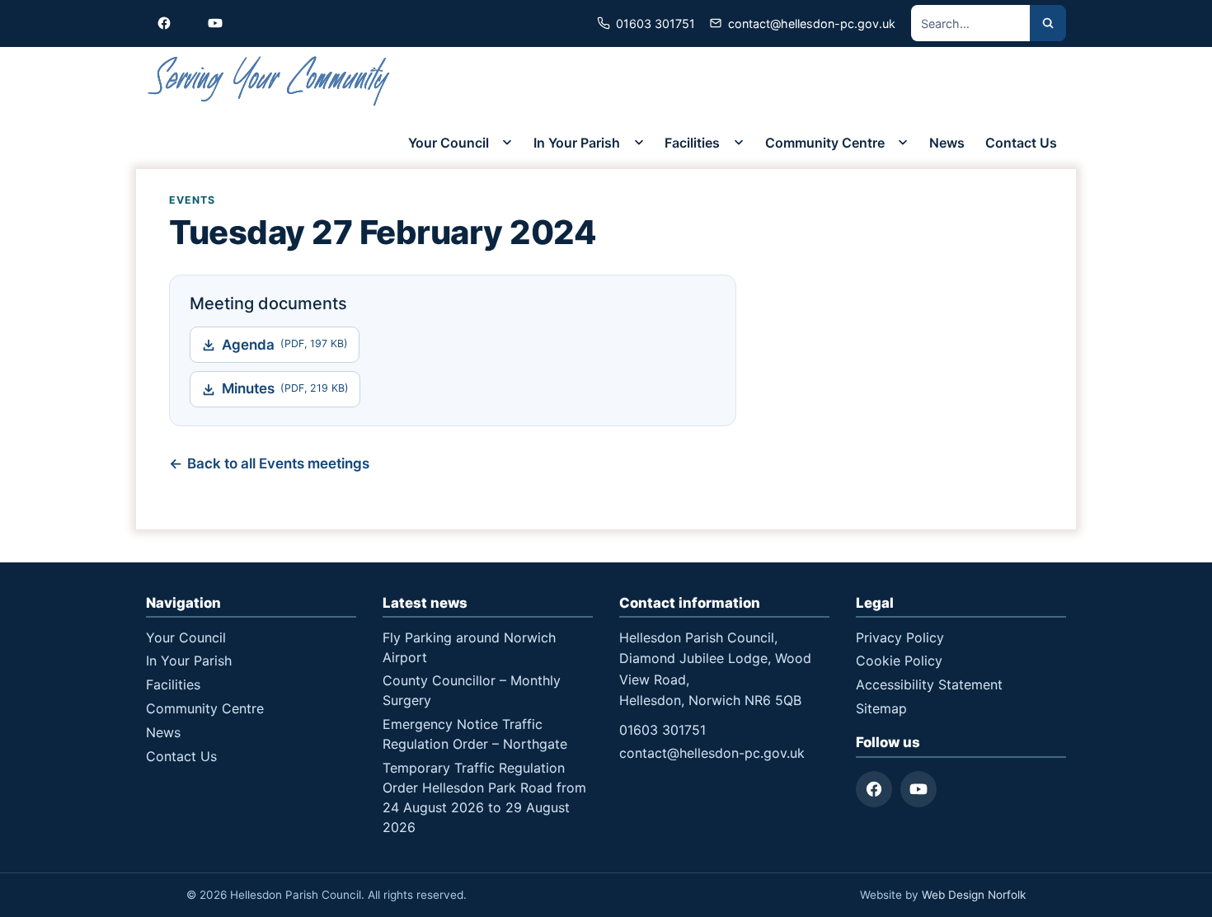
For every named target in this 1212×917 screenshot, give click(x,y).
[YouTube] (918, 789)
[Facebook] (874, 789)
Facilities (692, 142)
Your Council (448, 142)
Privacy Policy (900, 637)
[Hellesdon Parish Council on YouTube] (215, 23)
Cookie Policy (899, 660)
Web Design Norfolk (974, 894)
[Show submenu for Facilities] (739, 143)
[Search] (1048, 23)
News (947, 142)
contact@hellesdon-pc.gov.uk (712, 753)
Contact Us (1021, 142)
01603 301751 (662, 730)
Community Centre (825, 142)
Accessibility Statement (929, 684)
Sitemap (881, 708)
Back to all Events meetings (278, 463)
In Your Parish (576, 142)
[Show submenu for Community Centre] (903, 143)
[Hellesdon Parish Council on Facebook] (164, 23)
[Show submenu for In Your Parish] (639, 143)
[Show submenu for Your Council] (507, 143)
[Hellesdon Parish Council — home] (269, 81)
